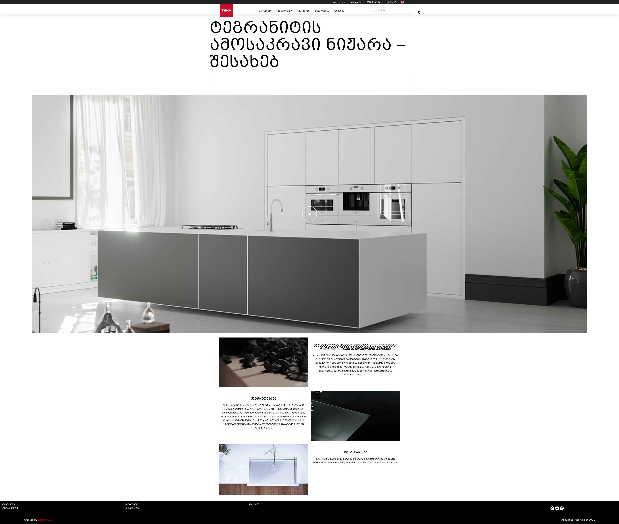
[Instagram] (562, 508)
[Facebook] (552, 508)
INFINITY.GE (44, 520)
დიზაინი (339, 11)
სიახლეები (265, 11)
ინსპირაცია (322, 11)
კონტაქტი (390, 2)
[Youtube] (557, 508)
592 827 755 (356, 2)
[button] (309, 214)
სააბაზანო (303, 11)
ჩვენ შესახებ (374, 2)
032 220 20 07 (339, 2)
